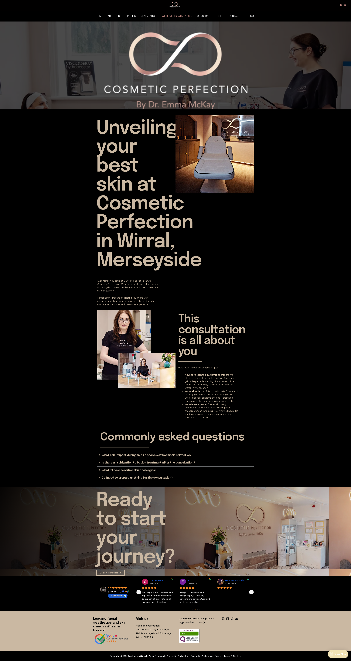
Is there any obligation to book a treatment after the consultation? (148, 462)
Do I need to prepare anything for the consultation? (137, 477)
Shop (220, 16)
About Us (113, 16)
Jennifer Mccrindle (160, 580)
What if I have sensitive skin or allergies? (129, 470)
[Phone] (232, 618)
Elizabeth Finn (232, 580)
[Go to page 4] (197, 610)
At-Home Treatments (176, 16)
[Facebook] (227, 618)
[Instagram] (223, 618)
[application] (121, 16)
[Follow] (341, 5)
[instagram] (345, 5)
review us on (116, 595)
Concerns (203, 16)
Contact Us (236, 16)
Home (99, 16)
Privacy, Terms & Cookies (228, 656)
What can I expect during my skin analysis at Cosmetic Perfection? (147, 455)
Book (252, 16)
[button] (175, 455)
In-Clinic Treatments (141, 16)
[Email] (236, 618)
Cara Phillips (194, 580)
